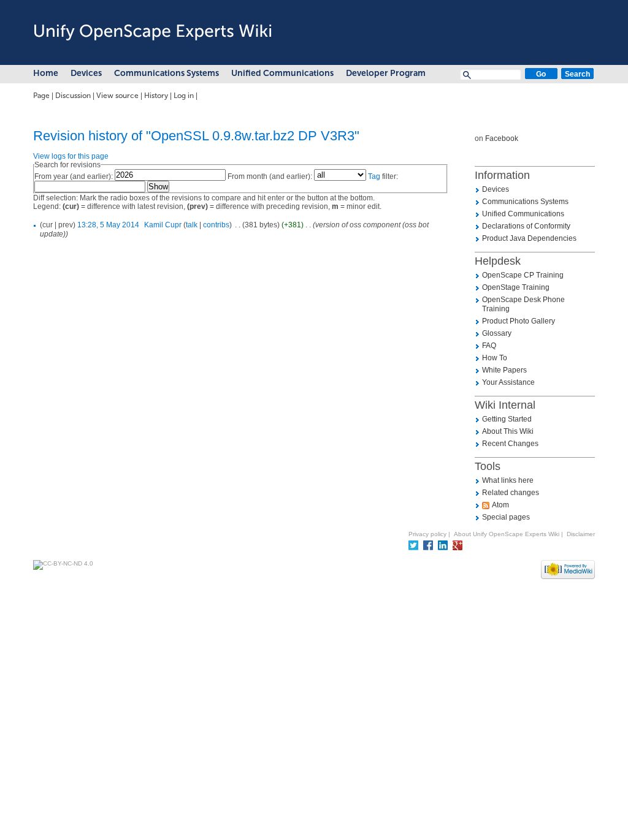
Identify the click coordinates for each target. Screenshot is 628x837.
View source (117, 95)
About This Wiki (508, 431)
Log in (184, 95)
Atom (500, 505)
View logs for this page (71, 156)
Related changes (510, 492)
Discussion (73, 95)
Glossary (496, 333)
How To (494, 358)
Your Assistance (508, 382)
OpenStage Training (516, 287)
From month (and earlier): (270, 176)
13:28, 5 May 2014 (108, 225)
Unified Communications (282, 73)
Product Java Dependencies (529, 238)
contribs (216, 225)
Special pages (506, 517)
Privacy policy (427, 534)
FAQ (489, 345)
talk (191, 225)
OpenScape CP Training (523, 275)
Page (41, 95)
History (156, 95)
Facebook (501, 138)
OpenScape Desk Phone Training (523, 304)
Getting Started (507, 419)
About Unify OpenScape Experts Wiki (506, 534)
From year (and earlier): (73, 176)
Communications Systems (166, 73)
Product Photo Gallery (518, 321)
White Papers (504, 370)
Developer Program (386, 73)
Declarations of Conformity (526, 226)
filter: (383, 176)
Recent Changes (510, 443)
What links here (508, 480)
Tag (374, 176)
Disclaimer (581, 534)
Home (45, 73)
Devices (86, 73)
